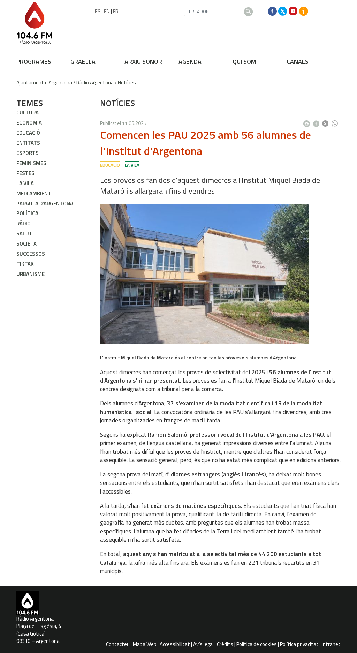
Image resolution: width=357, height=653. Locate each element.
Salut (24, 234)
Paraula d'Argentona (44, 204)
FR (116, 11)
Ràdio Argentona (95, 82)
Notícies (127, 82)
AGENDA (190, 61)
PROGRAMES (33, 61)
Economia (29, 123)
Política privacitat (299, 644)
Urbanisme (30, 274)
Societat (28, 244)
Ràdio (23, 223)
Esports (27, 153)
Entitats (28, 143)
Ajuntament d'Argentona (44, 82)
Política (27, 213)
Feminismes (31, 163)
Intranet (331, 644)
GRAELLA (83, 61)
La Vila (25, 183)
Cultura (27, 112)
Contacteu (118, 644)
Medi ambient (33, 193)
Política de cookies (256, 644)
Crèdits (225, 644)
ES (98, 11)
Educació (28, 133)
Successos (30, 254)
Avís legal (203, 644)
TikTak (25, 264)
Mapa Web (145, 644)
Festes (25, 173)
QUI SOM (244, 61)
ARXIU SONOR (143, 61)
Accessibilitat (175, 644)
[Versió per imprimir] (308, 121)
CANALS (298, 61)
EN (107, 11)
